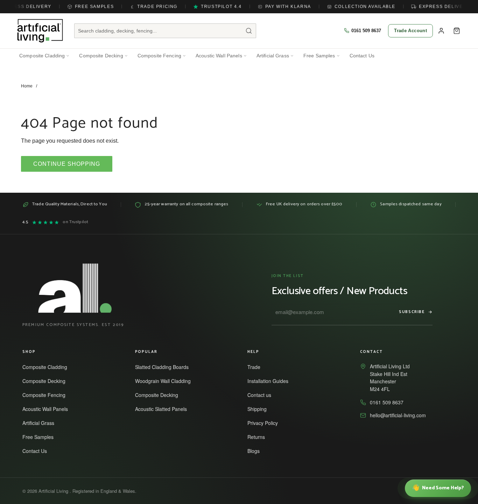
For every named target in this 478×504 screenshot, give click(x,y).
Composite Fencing (159, 55)
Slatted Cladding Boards (165, 366)
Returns (259, 436)
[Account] (441, 31)
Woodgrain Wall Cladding (166, 380)
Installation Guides (271, 380)
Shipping (260, 408)
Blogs (256, 450)
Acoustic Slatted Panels (164, 408)
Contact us (262, 394)
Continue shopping (66, 164)
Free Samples (319, 55)
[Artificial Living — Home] (40, 31)
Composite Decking (101, 55)
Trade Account (410, 30)
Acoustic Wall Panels (219, 55)
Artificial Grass (272, 55)
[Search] (249, 31)
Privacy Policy (265, 422)
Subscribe (412, 311)
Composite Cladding (42, 55)
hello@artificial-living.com (398, 415)
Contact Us (362, 55)
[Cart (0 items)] (457, 31)
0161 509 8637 (366, 30)
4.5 (55, 222)
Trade (257, 366)
